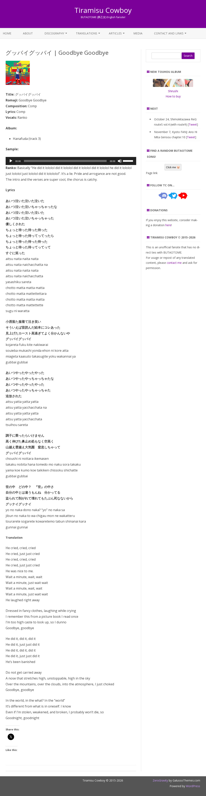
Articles (115, 33)
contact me (174, 263)
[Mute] (120, 161)
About (28, 33)
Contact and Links (168, 33)
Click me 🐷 (173, 167)
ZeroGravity (160, 780)
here (168, 225)
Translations (86, 33)
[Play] (11, 161)
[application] (71, 161)
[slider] (128, 160)
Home (7, 33)
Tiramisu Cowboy (103, 10)
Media (137, 33)
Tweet (193, 124)
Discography (54, 33)
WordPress (192, 786)
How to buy (173, 96)
